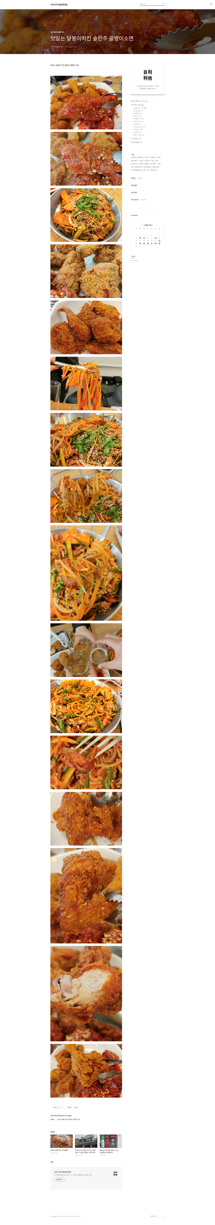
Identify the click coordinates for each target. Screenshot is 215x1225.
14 (155, 238)
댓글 (51, 1162)
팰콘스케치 (153, 1202)
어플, (152, 161)
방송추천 (138, 129)
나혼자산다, (153, 170)
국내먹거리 (138, 121)
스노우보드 (136, 138)
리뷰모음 (137, 113)
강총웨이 (153, 1213)
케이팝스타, (134, 164)
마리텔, (146, 157)
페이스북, (146, 170)
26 (148, 243)
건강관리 (137, 124)
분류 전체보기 (138, 101)
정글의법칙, (134, 161)
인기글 (140, 178)
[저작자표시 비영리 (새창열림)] (76, 1107)
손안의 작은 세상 (155, 1205)
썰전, (156, 161)
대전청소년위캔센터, (137, 157)
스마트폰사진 (139, 127)
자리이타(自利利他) (59, 4)
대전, (132, 167)
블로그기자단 (138, 135)
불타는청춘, (156, 167)
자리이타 (136, 105)
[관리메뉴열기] (211, 4)
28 (155, 243)
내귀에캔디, (153, 164)
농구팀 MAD (136, 142)
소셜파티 (137, 132)
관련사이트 (153, 1216)
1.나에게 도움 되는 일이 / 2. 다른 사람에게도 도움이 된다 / (73, 1175)
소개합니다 (138, 108)
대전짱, (141, 161)
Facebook (134, 199)
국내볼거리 (138, 119)
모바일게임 (138, 111)
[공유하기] (58, 1107)
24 (140, 243)
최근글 (133, 178)
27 (152, 243)
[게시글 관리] (61, 1107)
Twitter (143, 199)
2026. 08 (147, 225)
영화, (159, 164)
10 (140, 238)
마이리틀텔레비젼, (136, 170)
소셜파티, (153, 157)
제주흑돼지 (153, 1209)
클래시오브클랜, (144, 164)
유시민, (159, 157)
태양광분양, (148, 167)
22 (159, 240)
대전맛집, (147, 161)
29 (159, 243)
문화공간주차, (139, 167)
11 (144, 238)
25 (144, 243)
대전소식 (138, 116)
